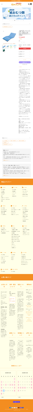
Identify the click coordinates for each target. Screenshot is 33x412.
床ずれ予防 (3, 262)
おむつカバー (13, 212)
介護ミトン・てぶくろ (4, 197)
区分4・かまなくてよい (15, 239)
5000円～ (5, 142)
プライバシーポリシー (22, 409)
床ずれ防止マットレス (7, 26)
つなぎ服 (2, 191)
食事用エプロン (3, 229)
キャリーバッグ (25, 196)
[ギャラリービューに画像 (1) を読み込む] (4, 46)
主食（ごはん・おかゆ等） (16, 241)
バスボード (24, 217)
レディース (14, 192)
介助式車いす (23, 257)
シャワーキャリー (26, 219)
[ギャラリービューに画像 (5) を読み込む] (4, 50)
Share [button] (21, 66)
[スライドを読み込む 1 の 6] (12, 20)
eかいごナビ (29, 306)
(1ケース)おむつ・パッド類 (15, 209)
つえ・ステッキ (25, 191)
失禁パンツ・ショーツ (15, 214)
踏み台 (12, 257)
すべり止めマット (26, 209)
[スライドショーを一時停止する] (23, 20)
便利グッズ (25, 231)
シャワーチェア (25, 214)
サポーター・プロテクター (5, 199)
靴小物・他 (14, 196)
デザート (13, 244)
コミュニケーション (26, 234)
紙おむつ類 (13, 211)
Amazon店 (29, 319)
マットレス (3, 259)
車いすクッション (24, 261)
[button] (2, 4)
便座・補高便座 (3, 211)
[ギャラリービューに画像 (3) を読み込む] (11, 46)
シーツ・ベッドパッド (4, 256)
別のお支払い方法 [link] (24, 64)
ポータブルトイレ (4, 209)
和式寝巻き (3, 192)
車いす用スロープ (24, 264)
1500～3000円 (13, 140)
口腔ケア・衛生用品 (26, 229)
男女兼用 (13, 191)
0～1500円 (5, 140)
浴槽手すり (24, 212)
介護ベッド (3, 257)
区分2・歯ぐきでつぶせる (16, 236)
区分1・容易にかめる (15, 234)
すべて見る (3, 189)
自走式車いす (23, 256)
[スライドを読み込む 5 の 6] (17, 20)
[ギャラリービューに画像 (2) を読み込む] (7, 46)
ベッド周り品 (3, 261)
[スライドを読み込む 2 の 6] (13, 20)
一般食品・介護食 (14, 229)
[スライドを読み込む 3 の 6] (14, 20)
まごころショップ (29, 305)
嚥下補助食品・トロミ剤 (16, 231)
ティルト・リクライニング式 (26, 259)
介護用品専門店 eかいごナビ (10, 409)
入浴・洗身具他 (25, 211)
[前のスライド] (10, 20)
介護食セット (14, 247)
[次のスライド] (21, 20)
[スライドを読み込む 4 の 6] (16, 20)
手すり (12, 259)
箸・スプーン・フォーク (5, 231)
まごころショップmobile (29, 313)
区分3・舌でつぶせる (15, 237)
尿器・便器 (3, 212)
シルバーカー (24, 192)
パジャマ (2, 194)
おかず (13, 242)
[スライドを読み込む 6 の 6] (19, 20)
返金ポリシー (17, 409)
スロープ (12, 256)
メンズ (13, 194)
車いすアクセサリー (24, 262)
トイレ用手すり (3, 214)
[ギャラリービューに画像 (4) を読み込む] (14, 46)
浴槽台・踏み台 (25, 216)
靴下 (2, 196)
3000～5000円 (21, 140)
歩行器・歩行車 (25, 194)
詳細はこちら (5, 160)
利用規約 (27, 409)
